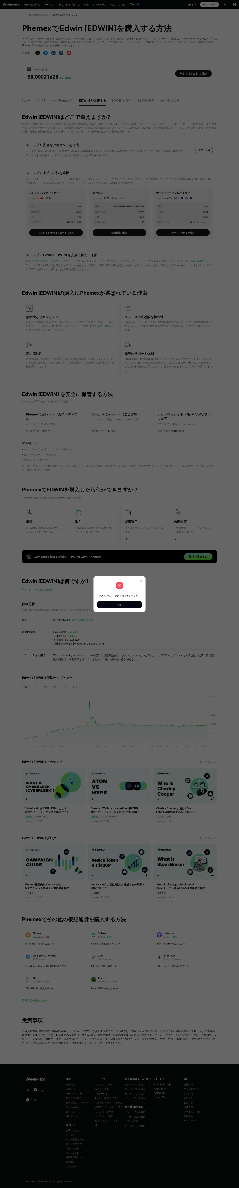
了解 (119, 604)
